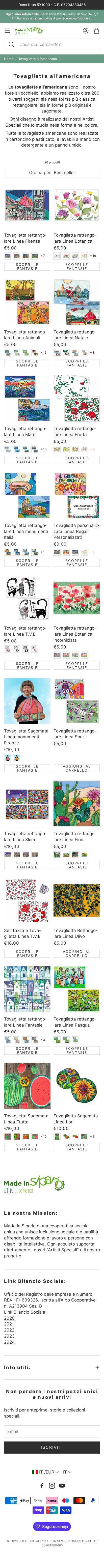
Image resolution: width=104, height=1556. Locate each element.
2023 (9, 1336)
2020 (9, 1318)
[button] (52, 44)
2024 (9, 1342)
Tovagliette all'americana (37, 59)
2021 (9, 1323)
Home (8, 59)
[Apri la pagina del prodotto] (27, 205)
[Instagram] (52, 1486)
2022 (9, 1330)
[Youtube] (62, 1486)
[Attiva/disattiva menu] (7, 30)
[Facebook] (42, 1486)
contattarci (36, 18)
